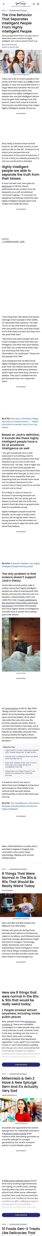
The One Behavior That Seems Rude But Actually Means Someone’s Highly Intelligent (21, 806)
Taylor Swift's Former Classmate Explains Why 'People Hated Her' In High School (22, 751)
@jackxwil (6, 186)
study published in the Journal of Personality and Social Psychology (20, 603)
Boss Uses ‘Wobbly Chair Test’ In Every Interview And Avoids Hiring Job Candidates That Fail (21, 765)
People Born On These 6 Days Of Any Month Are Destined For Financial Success (20, 773)
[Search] (33, 4)
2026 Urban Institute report (17, 1180)
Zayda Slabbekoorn (9, 1095)
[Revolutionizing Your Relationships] (21, 4)
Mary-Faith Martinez (9, 45)
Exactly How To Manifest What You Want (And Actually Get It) (21, 757)
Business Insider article (15, 1133)
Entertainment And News (18, 11)
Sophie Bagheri (7, 890)
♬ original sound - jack (13, 241)
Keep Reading (21, 1064)
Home (4, 10)
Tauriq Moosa (11, 708)
